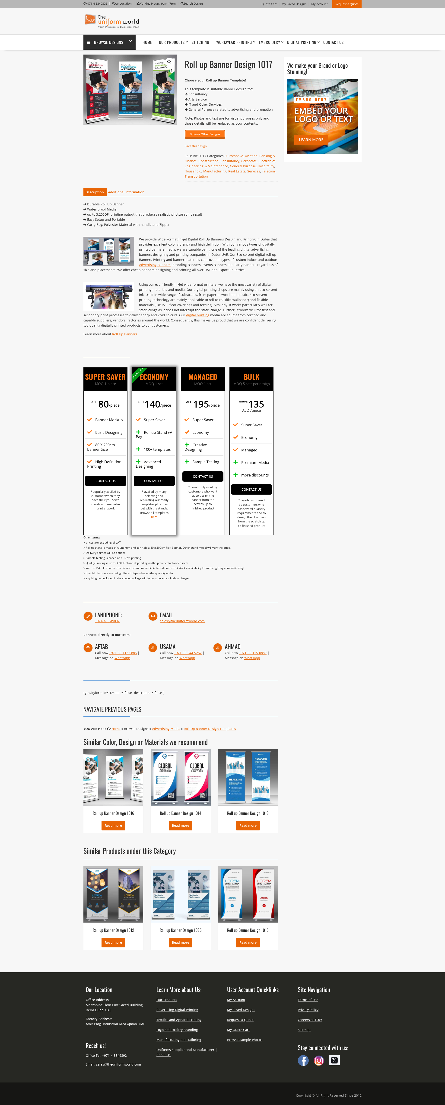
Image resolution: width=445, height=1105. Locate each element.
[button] (169, 62)
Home (147, 42)
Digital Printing (301, 42)
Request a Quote (347, 4)
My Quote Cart (238, 1029)
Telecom (268, 171)
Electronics (267, 161)
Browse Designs (108, 42)
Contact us (105, 481)
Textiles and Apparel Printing (179, 1020)
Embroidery (269, 42)
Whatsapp (122, 658)
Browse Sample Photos (244, 1039)
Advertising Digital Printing (177, 1010)
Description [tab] (95, 192)
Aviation (251, 156)
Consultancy (229, 161)
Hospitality (266, 166)
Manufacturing (214, 171)
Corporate (249, 161)
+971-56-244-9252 (188, 653)
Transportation (196, 176)
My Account (319, 4)
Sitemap (304, 1029)
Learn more (311, 139)
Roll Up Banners (124, 334)
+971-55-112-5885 (123, 653)
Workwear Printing (234, 42)
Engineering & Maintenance (206, 166)
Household (193, 171)
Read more (113, 825)
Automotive (234, 156)
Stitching (200, 42)
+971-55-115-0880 (253, 653)
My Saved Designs (294, 4)
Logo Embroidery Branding (177, 1029)
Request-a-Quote (240, 1020)
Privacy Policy (308, 1010)
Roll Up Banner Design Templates (210, 728)
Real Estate (236, 171)
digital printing (197, 315)
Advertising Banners (155, 264)
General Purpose (243, 166)
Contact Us (333, 42)
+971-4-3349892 (107, 621)
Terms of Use (308, 1000)
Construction (209, 161)
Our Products (172, 42)
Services (253, 171)
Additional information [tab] (126, 192)
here (154, 517)
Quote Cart (269, 4)
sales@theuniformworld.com (182, 621)
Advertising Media (166, 728)
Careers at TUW (310, 1020)
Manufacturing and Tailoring (178, 1039)
